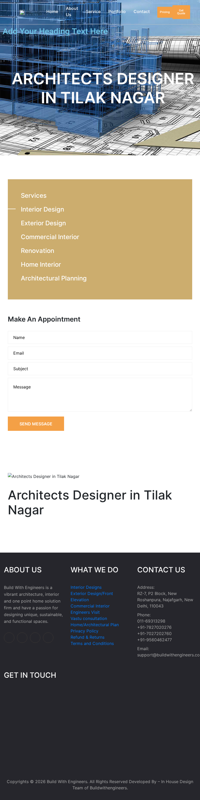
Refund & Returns (87, 637)
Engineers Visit (85, 612)
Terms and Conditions (92, 643)
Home (52, 11)
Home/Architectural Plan (95, 624)
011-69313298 (151, 621)
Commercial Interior (50, 237)
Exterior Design (43, 223)
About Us (72, 11)
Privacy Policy (84, 630)
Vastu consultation (89, 618)
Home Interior (41, 264)
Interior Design (42, 209)
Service (93, 11)
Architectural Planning (54, 278)
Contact (142, 11)
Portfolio (117, 11)
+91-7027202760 (154, 633)
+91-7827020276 (154, 627)
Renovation (37, 250)
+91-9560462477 (154, 639)
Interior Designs (86, 587)
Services (34, 195)
